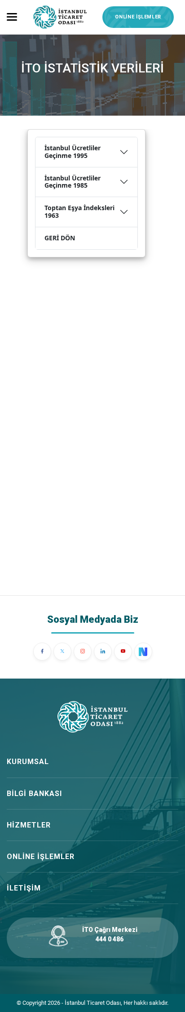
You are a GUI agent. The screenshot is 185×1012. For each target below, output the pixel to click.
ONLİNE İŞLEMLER (138, 17)
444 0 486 (109, 939)
